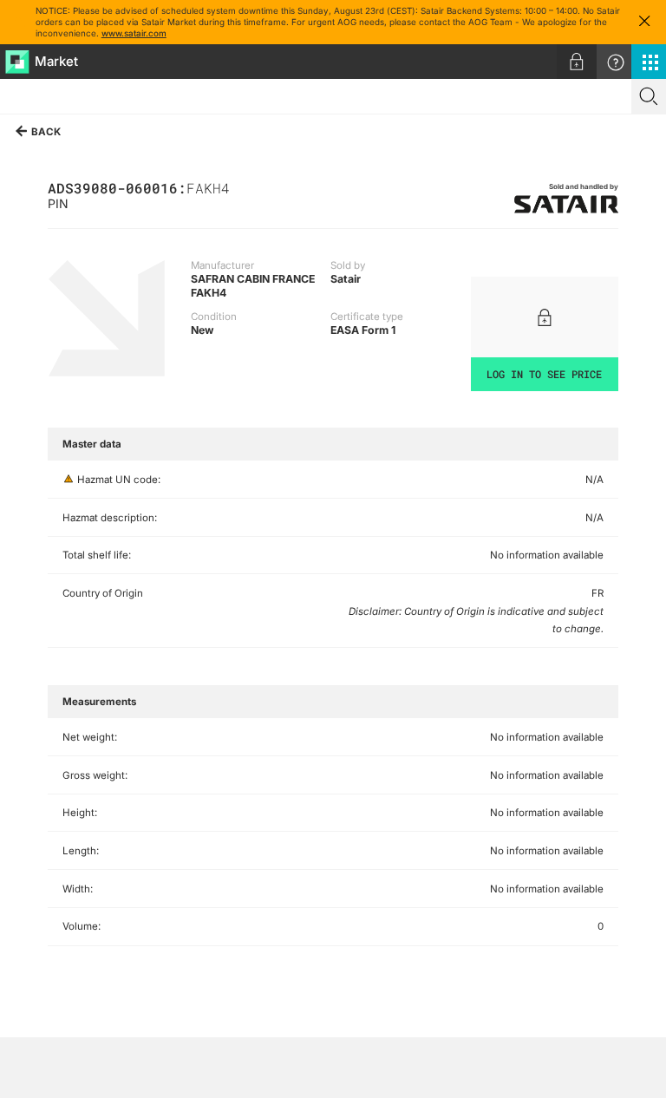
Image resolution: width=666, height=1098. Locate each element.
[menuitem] (577, 61)
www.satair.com (133, 33)
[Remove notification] (644, 22)
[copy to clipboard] (238, 186)
